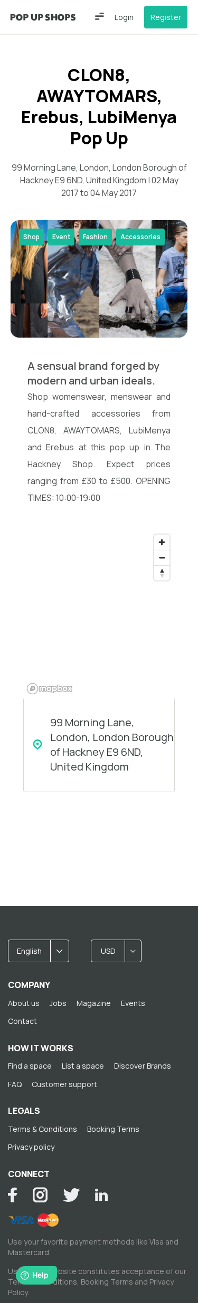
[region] (99, 613)
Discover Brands (142, 1066)
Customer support (64, 1084)
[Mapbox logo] (49, 689)
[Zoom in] (161, 542)
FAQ (15, 1084)
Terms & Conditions (42, 1129)
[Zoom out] (161, 557)
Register (165, 17)
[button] (99, 16)
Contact (22, 1021)
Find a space (30, 1066)
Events (133, 1003)
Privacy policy (31, 1147)
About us (24, 1003)
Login (124, 17)
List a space (83, 1066)
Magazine (94, 1003)
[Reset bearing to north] (161, 572)
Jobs (58, 1003)
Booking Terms (113, 1129)
